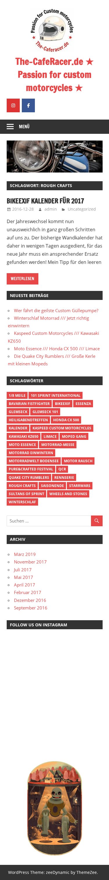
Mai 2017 (23, 577)
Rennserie (64, 477)
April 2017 (24, 585)
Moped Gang (74, 436)
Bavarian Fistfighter (29, 403)
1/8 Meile (17, 395)
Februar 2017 (27, 592)
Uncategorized (82, 209)
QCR (62, 469)
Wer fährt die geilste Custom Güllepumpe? (56, 310)
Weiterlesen (22, 279)
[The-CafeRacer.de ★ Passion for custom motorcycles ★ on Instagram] (13, 105)
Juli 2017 (23, 570)
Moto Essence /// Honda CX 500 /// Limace (57, 348)
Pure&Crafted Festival (31, 469)
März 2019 (25, 554)
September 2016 (30, 608)
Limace (50, 436)
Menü (24, 127)
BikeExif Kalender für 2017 (45, 200)
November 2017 (30, 562)
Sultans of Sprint (26, 493)
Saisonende (52, 485)
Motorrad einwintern (31, 452)
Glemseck (18, 411)
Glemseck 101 (45, 411)
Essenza (83, 403)
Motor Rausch (78, 460)
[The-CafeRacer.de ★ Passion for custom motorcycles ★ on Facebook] (28, 105)
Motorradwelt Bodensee (34, 460)
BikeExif (62, 403)
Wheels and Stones (68, 493)
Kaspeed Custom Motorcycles (62, 428)
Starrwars (79, 485)
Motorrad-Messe (57, 444)
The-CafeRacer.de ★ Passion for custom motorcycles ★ (54, 74)
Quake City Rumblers (29, 477)
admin (50, 209)
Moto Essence (22, 444)
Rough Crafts (22, 485)
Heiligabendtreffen (28, 419)
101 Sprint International (56, 395)
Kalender (18, 428)
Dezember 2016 (30, 600)
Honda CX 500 (66, 419)
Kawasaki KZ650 (23, 436)
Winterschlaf (22, 501)
